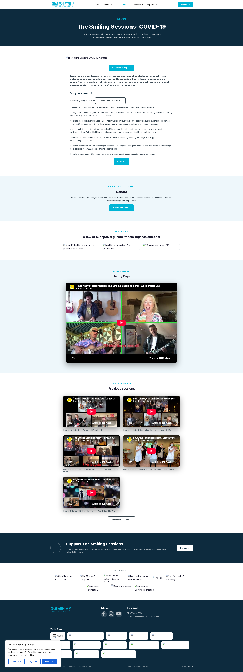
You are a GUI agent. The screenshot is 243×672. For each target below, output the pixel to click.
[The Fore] (158, 578)
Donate (185, 5)
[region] (33, 653)
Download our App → (121, 68)
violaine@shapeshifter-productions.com (143, 617)
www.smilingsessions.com (81, 140)
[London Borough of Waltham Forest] (139, 578)
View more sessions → (121, 520)
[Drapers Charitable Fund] (86, 654)
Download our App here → (110, 100)
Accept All (49, 661)
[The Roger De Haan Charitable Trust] (118, 654)
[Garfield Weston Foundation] (175, 645)
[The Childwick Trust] (61, 654)
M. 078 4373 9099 (135, 613)
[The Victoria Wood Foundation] (144, 645)
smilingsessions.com (144, 237)
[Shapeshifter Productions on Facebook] (104, 614)
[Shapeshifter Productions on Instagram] (112, 614)
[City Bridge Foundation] (57, 636)
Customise (16, 661)
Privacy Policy (187, 667)
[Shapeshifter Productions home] (62, 5)
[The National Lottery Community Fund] (114, 578)
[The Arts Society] (138, 636)
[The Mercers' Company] (90, 578)
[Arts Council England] (161, 636)
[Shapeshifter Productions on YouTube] (119, 614)
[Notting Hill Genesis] (116, 636)
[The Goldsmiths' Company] (177, 578)
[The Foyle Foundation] (97, 588)
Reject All (33, 661)
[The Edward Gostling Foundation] (145, 588)
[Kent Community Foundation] (87, 645)
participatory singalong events (144, 121)
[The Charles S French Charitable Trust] (85, 636)
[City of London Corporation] (66, 578)
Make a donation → (121, 208)
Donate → (121, 161)
